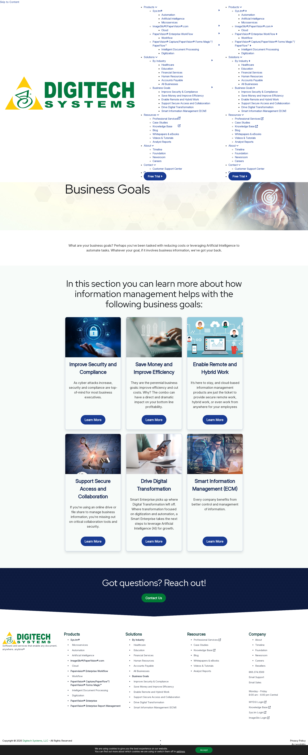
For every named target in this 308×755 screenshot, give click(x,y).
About (148, 145)
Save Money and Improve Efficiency (182, 95)
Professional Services (165, 118)
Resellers (260, 665)
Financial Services (171, 72)
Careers (157, 161)
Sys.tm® (157, 11)
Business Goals (161, 87)
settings (180, 751)
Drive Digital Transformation (177, 107)
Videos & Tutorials (163, 138)
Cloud (164, 30)
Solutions (149, 57)
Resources (150, 114)
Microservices (169, 22)
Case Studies (160, 122)
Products (149, 7)
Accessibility (299, 744)
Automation (168, 14)
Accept (204, 750)
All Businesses (169, 84)
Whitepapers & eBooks (166, 134)
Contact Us (153, 598)
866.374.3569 (256, 672)
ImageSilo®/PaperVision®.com (170, 26)
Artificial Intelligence (172, 18)
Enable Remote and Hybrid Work (180, 99)
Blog (155, 130)
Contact (149, 164)
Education (167, 68)
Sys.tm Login (256, 712)
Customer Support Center (167, 168)
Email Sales (255, 682)
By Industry (159, 61)
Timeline (157, 149)
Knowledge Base (162, 126)
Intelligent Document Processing (180, 49)
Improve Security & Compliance (179, 91)
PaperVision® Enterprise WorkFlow (173, 34)
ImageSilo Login (258, 717)
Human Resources (172, 76)
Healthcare (167, 64)
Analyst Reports (162, 141)
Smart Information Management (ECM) (183, 111)
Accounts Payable (172, 80)
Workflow (167, 37)
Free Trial (154, 176)
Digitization (167, 53)
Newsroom (159, 157)
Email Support (256, 677)
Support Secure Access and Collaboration (185, 103)
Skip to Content (9, 2)
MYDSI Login (256, 702)
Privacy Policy (298, 740)
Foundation (159, 153)
